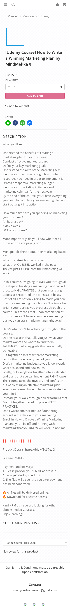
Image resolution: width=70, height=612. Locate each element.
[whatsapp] (22, 123)
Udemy (44, 16)
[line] (8, 123)
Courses (28, 16)
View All (13, 16)
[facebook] (15, 123)
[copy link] (29, 123)
